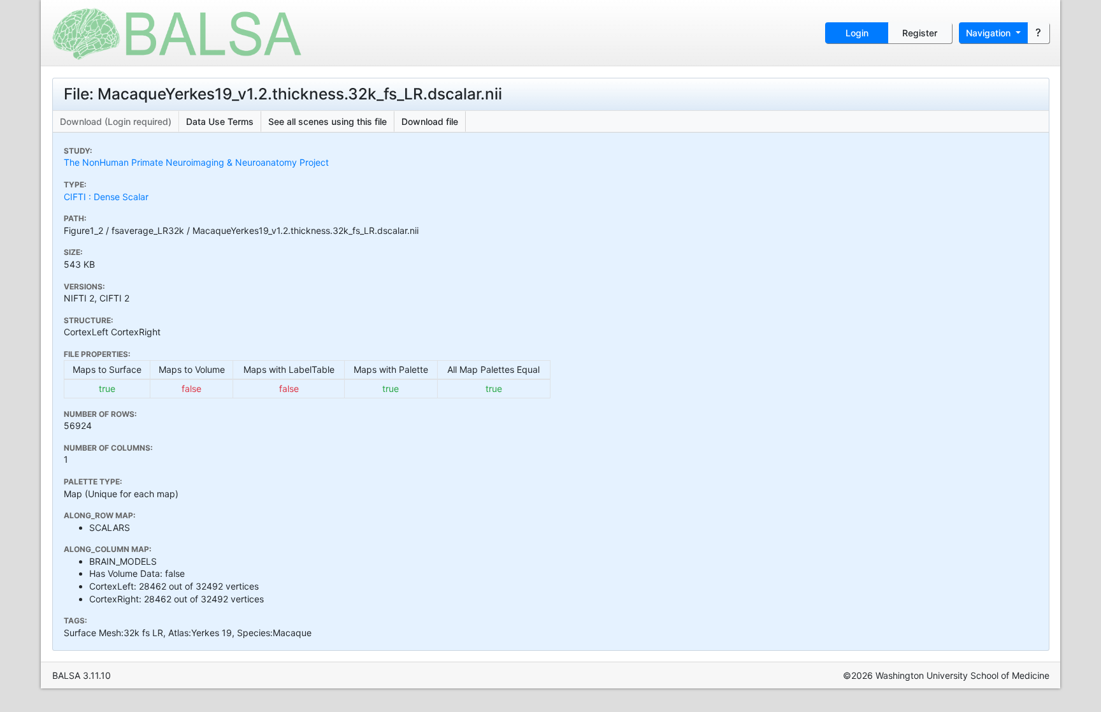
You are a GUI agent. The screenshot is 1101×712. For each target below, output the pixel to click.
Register (919, 32)
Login (857, 32)
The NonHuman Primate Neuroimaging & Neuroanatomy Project (196, 162)
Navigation (989, 32)
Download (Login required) (115, 121)
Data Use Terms (220, 121)
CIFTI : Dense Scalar (106, 196)
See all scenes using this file (327, 121)
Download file (429, 121)
